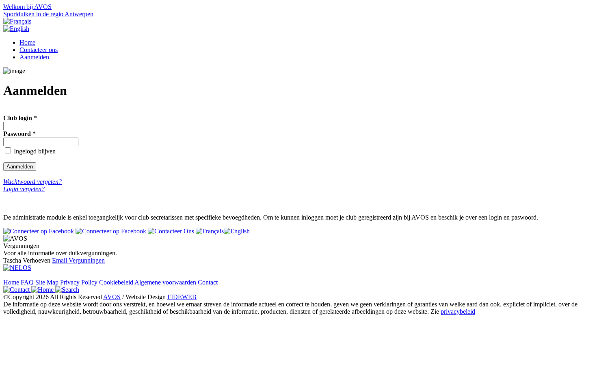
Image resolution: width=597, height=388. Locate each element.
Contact (208, 282)
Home (27, 42)
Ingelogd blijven (35, 151)
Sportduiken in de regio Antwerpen (48, 14)
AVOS (112, 296)
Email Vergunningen (78, 260)
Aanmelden (34, 57)
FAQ (27, 282)
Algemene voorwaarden (165, 282)
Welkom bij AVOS (27, 6)
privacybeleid (458, 311)
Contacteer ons (38, 49)
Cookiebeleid (116, 282)
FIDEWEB (182, 296)
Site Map (46, 282)
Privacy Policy (78, 282)
